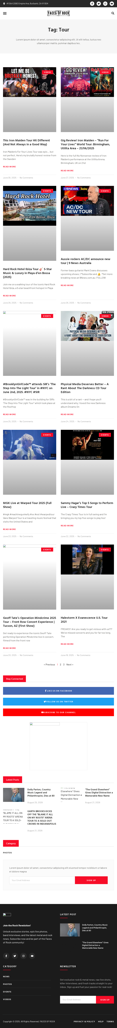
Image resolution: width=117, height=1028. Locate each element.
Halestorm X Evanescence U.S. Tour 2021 (84, 619)
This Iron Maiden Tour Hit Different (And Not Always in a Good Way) (26, 142)
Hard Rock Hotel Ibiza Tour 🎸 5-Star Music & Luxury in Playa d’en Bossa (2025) (27, 273)
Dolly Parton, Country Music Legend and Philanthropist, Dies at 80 (41, 793)
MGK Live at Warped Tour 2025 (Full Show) (27, 504)
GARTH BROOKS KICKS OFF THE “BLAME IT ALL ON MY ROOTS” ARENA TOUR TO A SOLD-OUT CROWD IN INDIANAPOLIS (41, 817)
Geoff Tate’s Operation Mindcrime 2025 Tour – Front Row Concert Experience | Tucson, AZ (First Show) (29, 621)
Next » (69, 664)
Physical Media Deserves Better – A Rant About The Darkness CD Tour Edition (85, 388)
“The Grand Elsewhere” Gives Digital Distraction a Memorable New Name (99, 793)
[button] (5, 13)
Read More (9, 167)
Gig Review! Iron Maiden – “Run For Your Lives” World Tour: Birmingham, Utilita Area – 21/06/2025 (85, 144)
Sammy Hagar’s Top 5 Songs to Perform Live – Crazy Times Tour (87, 504)
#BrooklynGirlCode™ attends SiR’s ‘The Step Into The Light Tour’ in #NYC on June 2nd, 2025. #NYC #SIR (29, 388)
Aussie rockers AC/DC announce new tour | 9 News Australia (85, 261)
